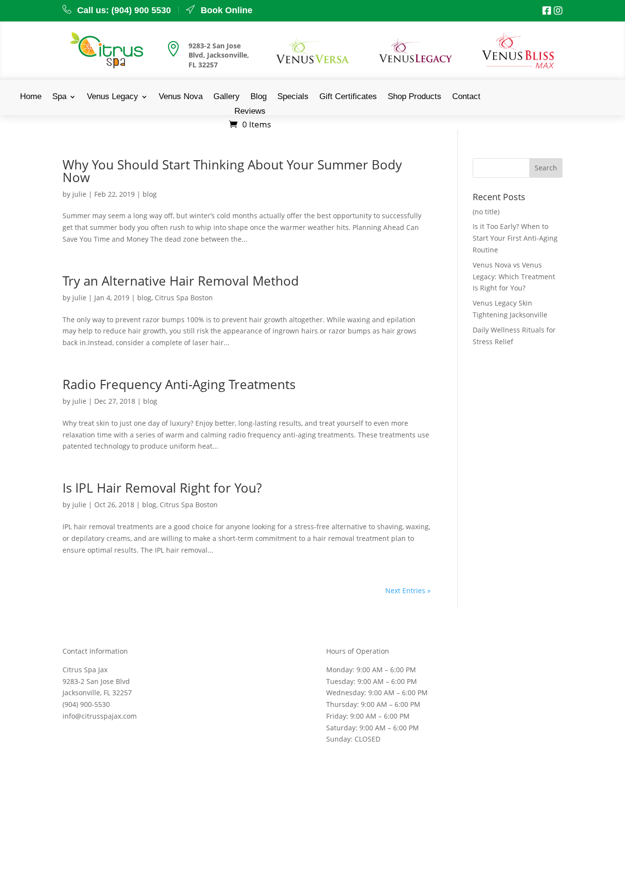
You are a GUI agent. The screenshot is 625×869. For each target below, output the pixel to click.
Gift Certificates (348, 97)
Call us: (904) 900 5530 (124, 10)
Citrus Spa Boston (184, 297)
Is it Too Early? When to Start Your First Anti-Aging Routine (515, 238)
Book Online (226, 10)
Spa (59, 97)
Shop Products (414, 97)
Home (31, 97)
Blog (258, 97)
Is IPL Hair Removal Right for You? (162, 488)
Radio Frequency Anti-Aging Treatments (178, 384)
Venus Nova (181, 97)
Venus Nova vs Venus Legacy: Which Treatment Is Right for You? (514, 276)
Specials (293, 97)
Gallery (226, 97)
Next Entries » (408, 590)
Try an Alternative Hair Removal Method (180, 281)
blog (150, 194)
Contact (466, 97)
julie (79, 194)
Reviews (250, 112)
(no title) (486, 211)
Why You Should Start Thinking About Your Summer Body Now (232, 171)
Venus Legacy (112, 97)
